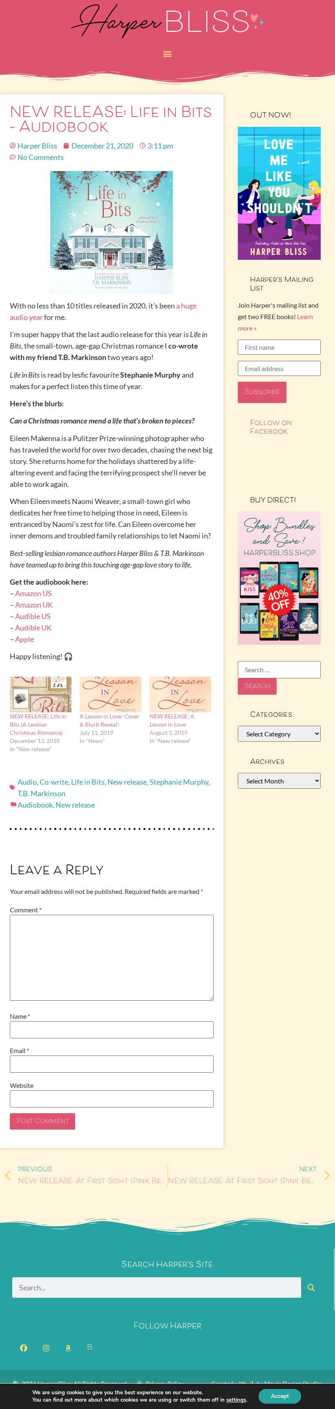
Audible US (33, 616)
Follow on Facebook (271, 427)
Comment (26, 910)
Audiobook (35, 804)
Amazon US (33, 593)
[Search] (311, 1287)
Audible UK (33, 627)
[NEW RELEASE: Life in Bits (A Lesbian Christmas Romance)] (40, 694)
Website (22, 1085)
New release (127, 781)
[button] (167, 53)
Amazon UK (34, 604)
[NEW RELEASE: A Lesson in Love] (180, 694)
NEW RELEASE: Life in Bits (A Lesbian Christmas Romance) (38, 724)
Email (19, 1050)
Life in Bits (88, 781)
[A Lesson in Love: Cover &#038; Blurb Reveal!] (110, 694)
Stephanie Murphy (179, 781)
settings (236, 1400)
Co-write (54, 781)
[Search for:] (279, 669)
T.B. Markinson (41, 793)
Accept (280, 1396)
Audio (27, 781)
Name (20, 1016)
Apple (24, 639)
